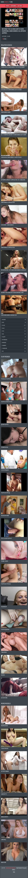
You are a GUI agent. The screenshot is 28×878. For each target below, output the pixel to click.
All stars (20, 5)
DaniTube (7, 2)
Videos (7, 5)
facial (5, 39)
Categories (13, 5)
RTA (14, 872)
